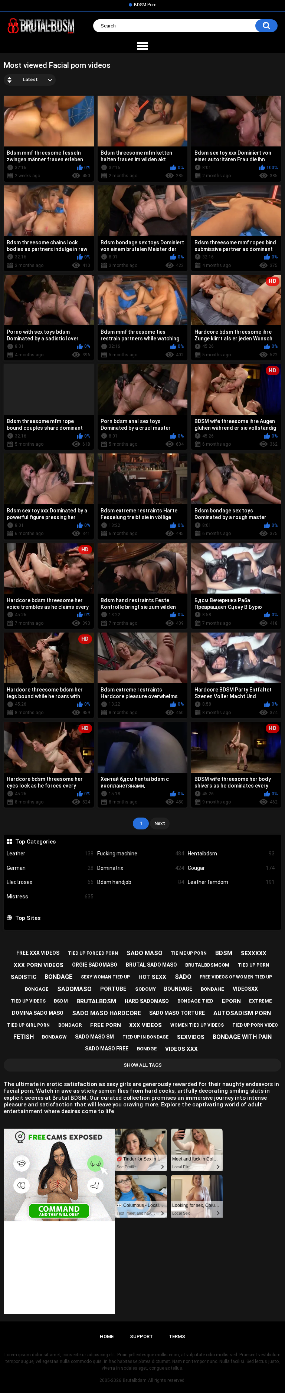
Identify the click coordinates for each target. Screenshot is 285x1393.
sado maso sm (94, 1037)
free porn (105, 1025)
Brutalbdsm (135, 1380)
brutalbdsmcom (207, 965)
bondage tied (195, 1001)
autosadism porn (242, 1013)
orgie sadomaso (94, 965)
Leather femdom (231, 882)
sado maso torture (177, 1013)
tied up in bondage (145, 1037)
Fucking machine (140, 853)
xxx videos (145, 1025)
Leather (50, 853)
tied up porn (253, 965)
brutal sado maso (151, 965)
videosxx (245, 989)
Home (107, 1336)
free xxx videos (37, 953)
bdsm (223, 953)
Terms (177, 1336)
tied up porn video (255, 1025)
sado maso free (106, 1049)
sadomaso (74, 989)
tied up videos (28, 1001)
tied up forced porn (93, 953)
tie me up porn (189, 953)
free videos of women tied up (236, 977)
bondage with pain (242, 1036)
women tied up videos (197, 1025)
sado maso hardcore (106, 1013)
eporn (231, 1001)
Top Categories (35, 841)
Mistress (50, 896)
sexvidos (190, 1037)
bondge (147, 1049)
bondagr (70, 1025)
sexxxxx (253, 953)
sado (183, 976)
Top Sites (27, 918)
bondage (58, 976)
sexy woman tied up (105, 977)
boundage (178, 989)
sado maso (145, 953)
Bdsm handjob (140, 882)
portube (113, 989)
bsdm (61, 1001)
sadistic (23, 977)
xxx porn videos (38, 965)
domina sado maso (37, 1013)
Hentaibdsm (231, 853)
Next (159, 823)
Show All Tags (143, 1065)
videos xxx (181, 1049)
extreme (260, 1001)
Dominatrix (140, 868)
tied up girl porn (28, 1025)
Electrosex (50, 882)
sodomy (145, 989)
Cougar (231, 868)
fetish (23, 1036)
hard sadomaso (147, 1001)
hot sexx (152, 977)
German (50, 868)
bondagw (54, 1037)
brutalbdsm (96, 1001)
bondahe (212, 989)
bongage (37, 989)
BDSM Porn (145, 4)
